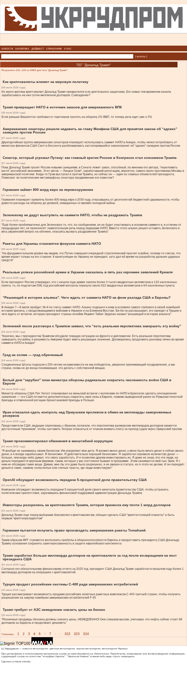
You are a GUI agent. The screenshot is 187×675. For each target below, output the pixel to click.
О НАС (68, 49)
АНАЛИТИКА (22, 49)
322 (67, 634)
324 (86, 634)
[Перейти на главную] (93, 44)
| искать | (141, 56)
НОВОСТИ (7, 49)
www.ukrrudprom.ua (82, 653)
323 (77, 634)
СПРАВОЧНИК (54, 49)
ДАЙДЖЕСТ (37, 49)
